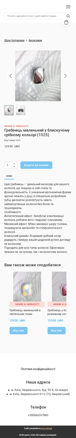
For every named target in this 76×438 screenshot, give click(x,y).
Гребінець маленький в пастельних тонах (25, 312)
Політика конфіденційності (38, 369)
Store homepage (14, 40)
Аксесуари (35, 40)
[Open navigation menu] (68, 6)
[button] (68, 16)
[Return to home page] (38, 362)
